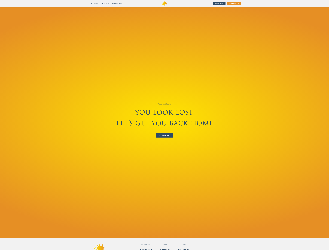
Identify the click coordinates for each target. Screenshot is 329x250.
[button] (94, 3)
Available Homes (116, 3)
